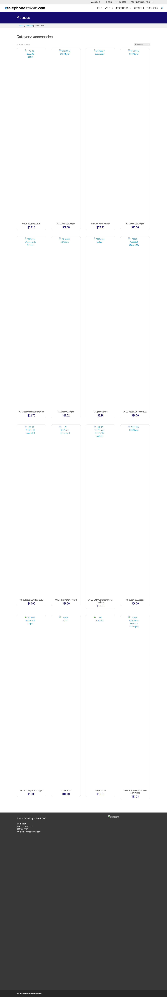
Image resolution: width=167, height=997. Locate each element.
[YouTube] (162, 2)
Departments (122, 8)
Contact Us (152, 8)
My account (95, 2)
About (107, 8)
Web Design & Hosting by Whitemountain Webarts (29, 993)
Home (99, 8)
